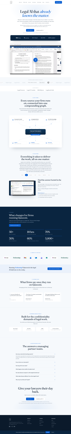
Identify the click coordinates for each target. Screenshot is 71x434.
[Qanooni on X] (11, 430)
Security (29, 2)
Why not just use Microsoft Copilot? (35, 383)
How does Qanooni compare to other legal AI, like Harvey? (35, 376)
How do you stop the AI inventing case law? (35, 357)
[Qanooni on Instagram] (12, 430)
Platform (25, 2)
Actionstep (34, 2)
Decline (53, 432)
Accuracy (53, 425)
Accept (48, 432)
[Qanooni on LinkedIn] (9, 430)
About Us (20, 2)
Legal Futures (21, 90)
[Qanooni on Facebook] (14, 430)
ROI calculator (54, 427)
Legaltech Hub (50, 90)
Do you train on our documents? (35, 365)
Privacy (53, 428)
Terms (53, 430)
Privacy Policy (43, 432)
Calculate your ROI (40, 30)
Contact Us (47, 2)
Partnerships (39, 2)
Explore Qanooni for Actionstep (55, 272)
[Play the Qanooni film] (35, 60)
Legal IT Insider (31, 90)
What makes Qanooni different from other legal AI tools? (35, 380)
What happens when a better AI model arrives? (35, 373)
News (43, 2)
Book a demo (58, 2)
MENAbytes (40, 90)
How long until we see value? (35, 369)
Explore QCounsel (41, 195)
